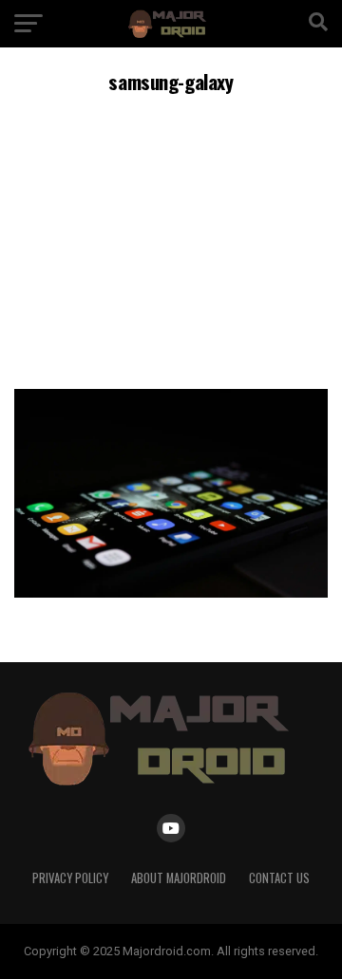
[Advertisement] (171, 238)
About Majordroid (178, 878)
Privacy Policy (70, 878)
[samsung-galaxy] (171, 592)
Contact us (279, 878)
